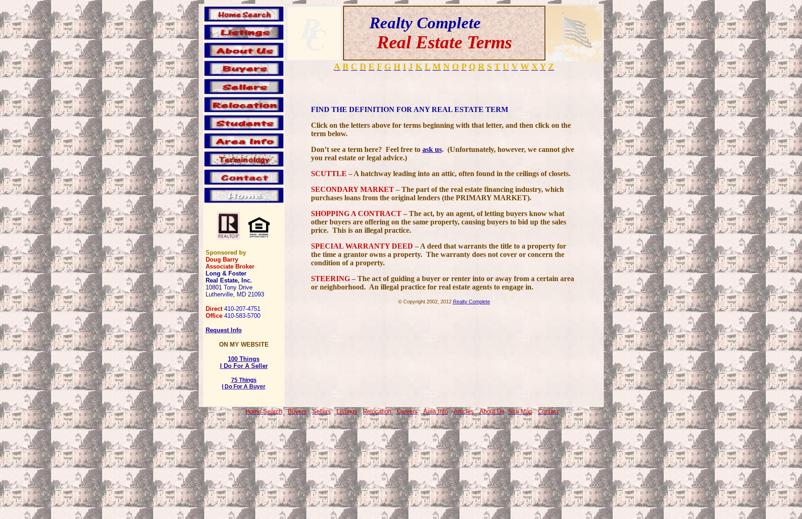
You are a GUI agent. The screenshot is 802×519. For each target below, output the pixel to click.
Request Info (224, 330)
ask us (432, 149)
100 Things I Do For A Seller (244, 362)
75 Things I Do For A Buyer (243, 383)
